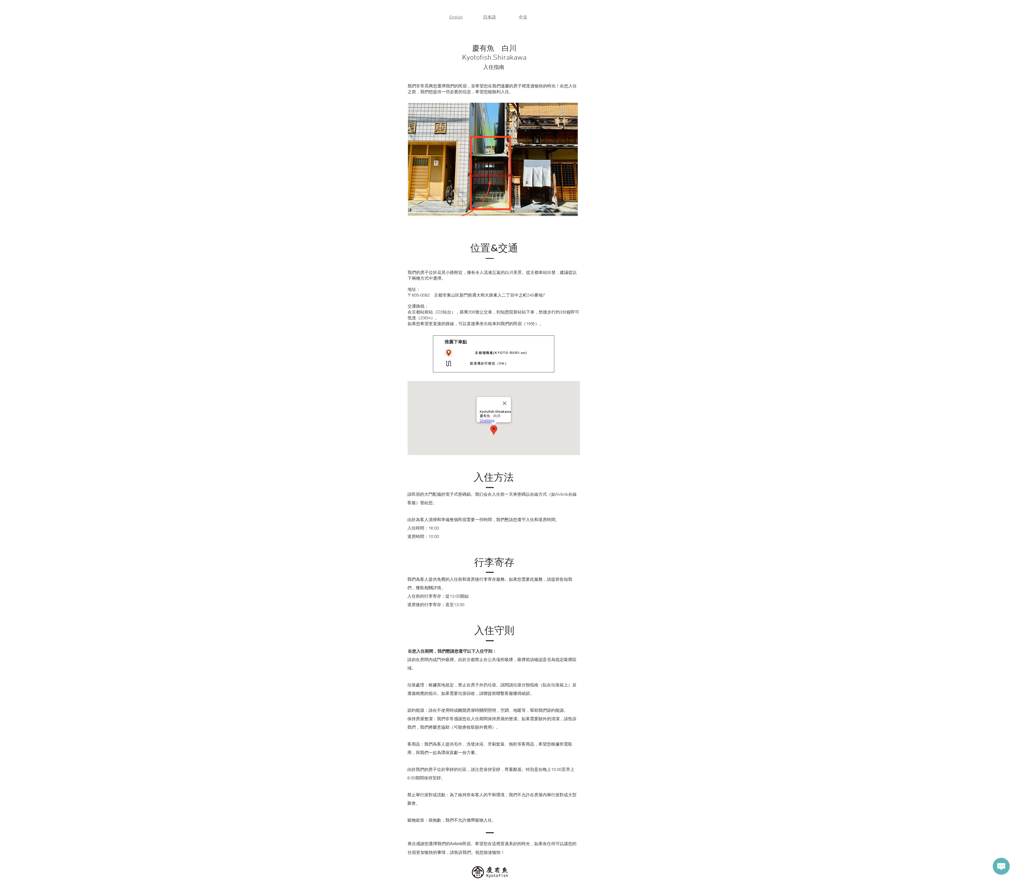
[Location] (449, 353)
